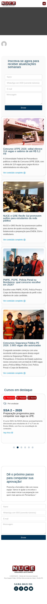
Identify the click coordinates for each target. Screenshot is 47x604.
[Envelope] (31, 588)
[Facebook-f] (21, 588)
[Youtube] (26, 588)
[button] (44, 3)
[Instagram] (16, 588)
